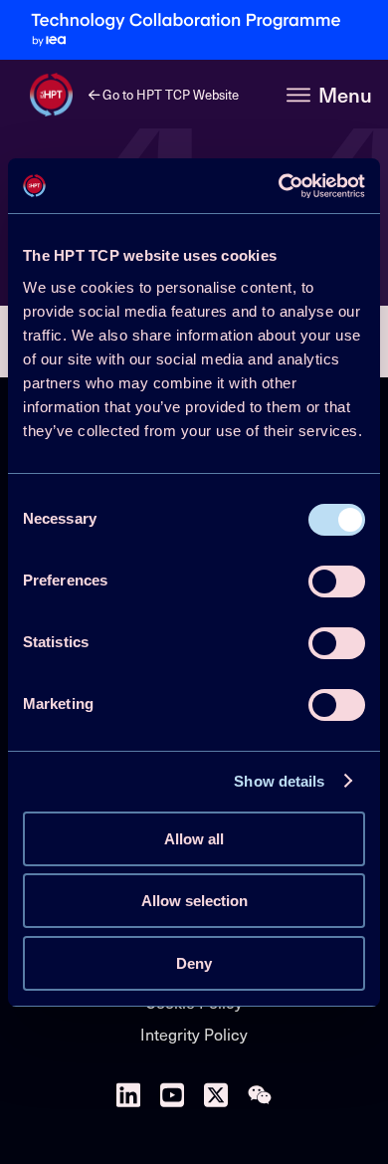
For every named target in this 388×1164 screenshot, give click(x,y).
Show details (279, 781)
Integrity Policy (194, 1034)
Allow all (194, 838)
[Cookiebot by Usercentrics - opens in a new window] (279, 186)
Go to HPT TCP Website (169, 94)
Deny (194, 963)
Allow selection (194, 900)
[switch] (336, 581)
